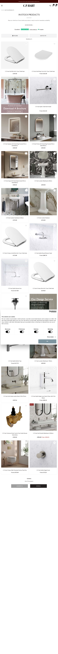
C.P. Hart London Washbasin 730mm (43, 361)
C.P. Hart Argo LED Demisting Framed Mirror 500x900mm (15, 181)
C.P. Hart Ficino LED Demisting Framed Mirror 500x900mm (43, 144)
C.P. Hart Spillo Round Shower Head (43, 253)
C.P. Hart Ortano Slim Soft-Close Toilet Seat (43, 288)
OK (47, 341)
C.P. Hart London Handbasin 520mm (15, 217)
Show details (50, 337)
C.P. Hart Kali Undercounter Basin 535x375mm (14, 396)
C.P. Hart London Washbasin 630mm (43, 181)
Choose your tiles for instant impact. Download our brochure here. (29, 1)
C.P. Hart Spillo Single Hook (43, 470)
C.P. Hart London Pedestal (43, 217)
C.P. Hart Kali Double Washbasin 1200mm (43, 433)
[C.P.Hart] (29, 6)
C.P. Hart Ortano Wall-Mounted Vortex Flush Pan (15, 470)
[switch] (22, 332)
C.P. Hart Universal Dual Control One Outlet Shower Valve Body (14, 434)
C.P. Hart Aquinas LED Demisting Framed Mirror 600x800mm (15, 144)
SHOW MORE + (29, 25)
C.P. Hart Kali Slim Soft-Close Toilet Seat (15, 71)
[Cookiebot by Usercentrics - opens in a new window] (50, 312)
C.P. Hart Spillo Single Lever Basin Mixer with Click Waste (43, 397)
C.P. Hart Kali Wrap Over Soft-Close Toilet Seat (43, 71)
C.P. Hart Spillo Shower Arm (15, 288)
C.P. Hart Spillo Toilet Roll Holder (43, 106)
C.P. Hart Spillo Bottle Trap (14, 361)
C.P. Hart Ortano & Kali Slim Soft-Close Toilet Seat (15, 253)
